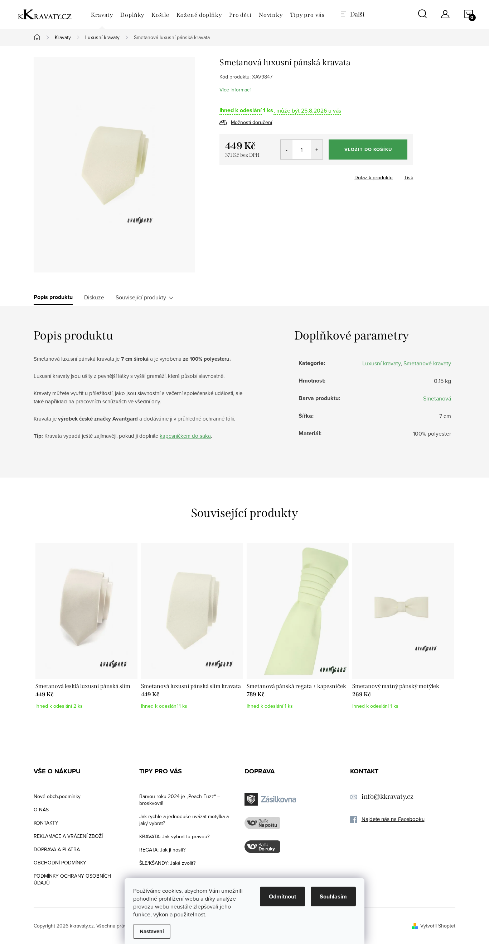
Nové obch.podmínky (57, 796)
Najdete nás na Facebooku (393, 819)
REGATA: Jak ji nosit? (162, 849)
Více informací (235, 89)
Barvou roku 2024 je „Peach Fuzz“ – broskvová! (179, 800)
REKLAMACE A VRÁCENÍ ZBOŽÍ (68, 836)
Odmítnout (282, 896)
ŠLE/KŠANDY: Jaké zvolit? (167, 863)
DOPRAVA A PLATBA (57, 849)
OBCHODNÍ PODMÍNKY (60, 862)
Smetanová (437, 398)
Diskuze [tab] (94, 297)
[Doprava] (271, 799)
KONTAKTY (46, 822)
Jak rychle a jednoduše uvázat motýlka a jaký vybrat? (184, 820)
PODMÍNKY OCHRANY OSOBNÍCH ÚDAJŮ (72, 879)
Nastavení (152, 931)
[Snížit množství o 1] (286, 149)
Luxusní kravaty (381, 363)
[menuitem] (102, 15)
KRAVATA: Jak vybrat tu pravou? (174, 836)
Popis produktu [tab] (53, 297)
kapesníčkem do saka (185, 436)
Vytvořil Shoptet (437, 925)
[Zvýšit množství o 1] (317, 149)
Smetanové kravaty (427, 363)
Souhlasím (333, 896)
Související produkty (141, 297)
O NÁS (41, 809)
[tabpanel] (86, 629)
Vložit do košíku (368, 149)
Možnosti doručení (251, 122)
